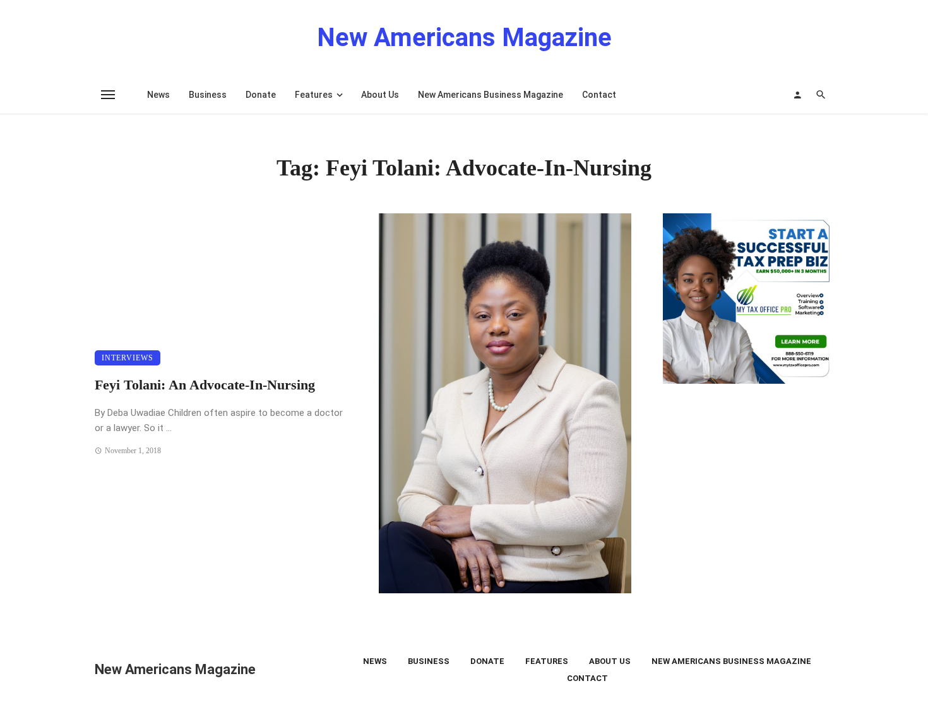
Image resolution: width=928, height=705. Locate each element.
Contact (599, 95)
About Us (380, 95)
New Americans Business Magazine (490, 95)
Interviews (127, 357)
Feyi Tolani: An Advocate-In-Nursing (205, 385)
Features (314, 95)
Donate (261, 95)
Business (208, 95)
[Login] (797, 95)
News (158, 95)
